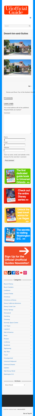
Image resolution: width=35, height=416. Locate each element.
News (5, 335)
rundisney (7, 342)
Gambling (7, 316)
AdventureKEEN (21, 409)
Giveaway (7, 319)
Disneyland (7, 313)
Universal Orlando (9, 364)
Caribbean (7, 290)
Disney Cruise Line (9, 306)
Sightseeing (7, 348)
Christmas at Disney (10, 300)
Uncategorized (8, 358)
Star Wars (7, 351)
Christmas (7, 297)
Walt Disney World (9, 371)
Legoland (7, 329)
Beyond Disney (8, 284)
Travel (6, 355)
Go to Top (26, 413)
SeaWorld (7, 345)
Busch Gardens (8, 287)
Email (5, 142)
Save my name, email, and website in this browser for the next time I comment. (16, 156)
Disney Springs (8, 309)
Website (6, 147)
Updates (6, 368)
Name (6, 137)
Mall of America (8, 332)
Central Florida (8, 293)
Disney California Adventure (12, 303)
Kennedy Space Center (11, 322)
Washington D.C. (9, 374)
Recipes (6, 338)
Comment (7, 113)
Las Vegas (7, 326)
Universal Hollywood (10, 361)
